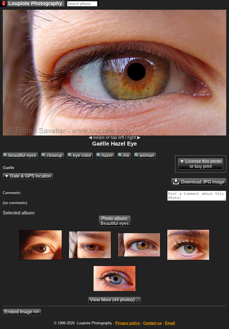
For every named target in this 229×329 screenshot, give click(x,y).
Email (170, 323)
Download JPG (202, 182)
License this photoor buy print (203, 164)
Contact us (152, 323)
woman (147, 155)
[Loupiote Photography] (3, 4)
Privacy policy (127, 323)
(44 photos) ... (114, 299)
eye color (82, 155)
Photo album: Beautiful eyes (115, 221)
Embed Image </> (21, 311)
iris (126, 155)
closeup (54, 155)
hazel (107, 155)
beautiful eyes (22, 155)
